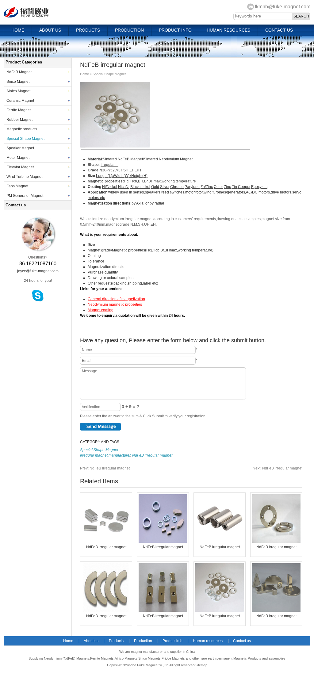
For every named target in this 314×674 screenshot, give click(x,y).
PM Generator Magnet (24, 195)
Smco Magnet (17, 81)
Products (88, 30)
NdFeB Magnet (19, 72)
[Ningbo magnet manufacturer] (27, 16)
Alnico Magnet (18, 91)
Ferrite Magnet (18, 110)
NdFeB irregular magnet (152, 455)
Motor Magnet (17, 157)
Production (129, 30)
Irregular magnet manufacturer (105, 455)
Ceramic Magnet (20, 100)
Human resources (228, 30)
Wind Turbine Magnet (24, 176)
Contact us (279, 30)
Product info (175, 30)
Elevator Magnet (20, 167)
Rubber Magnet (19, 119)
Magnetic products (21, 129)
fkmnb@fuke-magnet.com (282, 6)
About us (50, 30)
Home (17, 30)
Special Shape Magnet (109, 74)
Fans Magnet (17, 186)
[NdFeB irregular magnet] (106, 541)
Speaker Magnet (20, 148)
